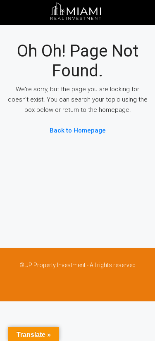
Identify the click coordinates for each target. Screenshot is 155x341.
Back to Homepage (78, 130)
